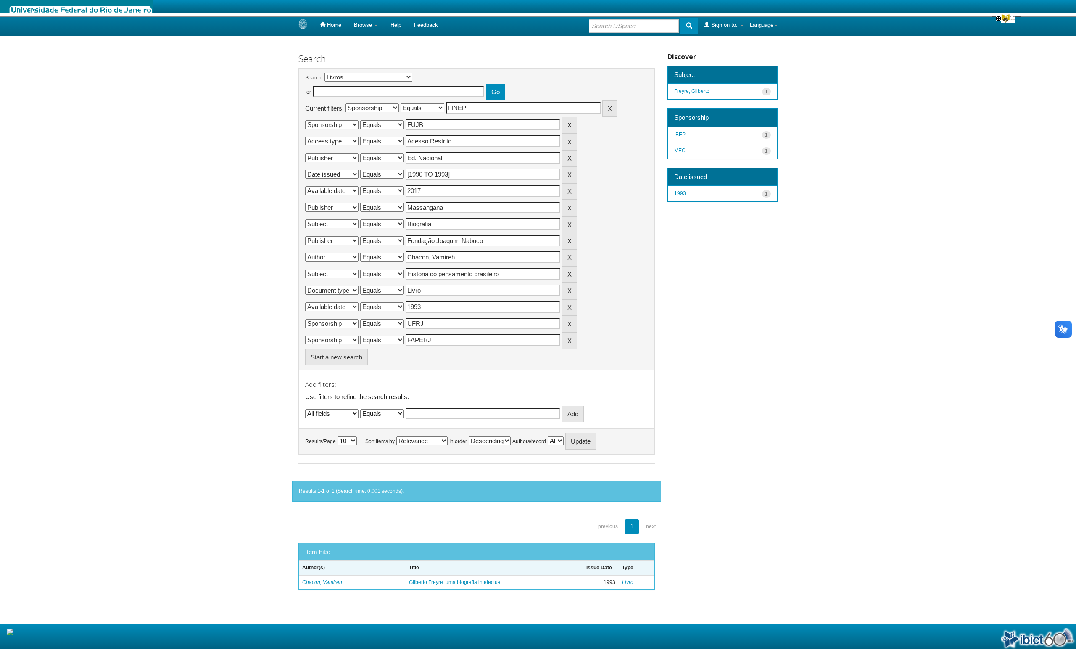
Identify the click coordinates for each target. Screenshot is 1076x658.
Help (395, 25)
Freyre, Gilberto (691, 91)
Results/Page (320, 441)
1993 (680, 193)
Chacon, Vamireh (322, 582)
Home (333, 25)
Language (761, 25)
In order (458, 441)
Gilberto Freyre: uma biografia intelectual (455, 582)
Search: (314, 78)
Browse (364, 25)
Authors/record (529, 441)
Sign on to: (724, 25)
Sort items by (380, 441)
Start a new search (336, 357)
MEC (680, 150)
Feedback (426, 25)
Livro (627, 582)
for (308, 92)
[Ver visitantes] (10, 632)
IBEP (680, 134)
